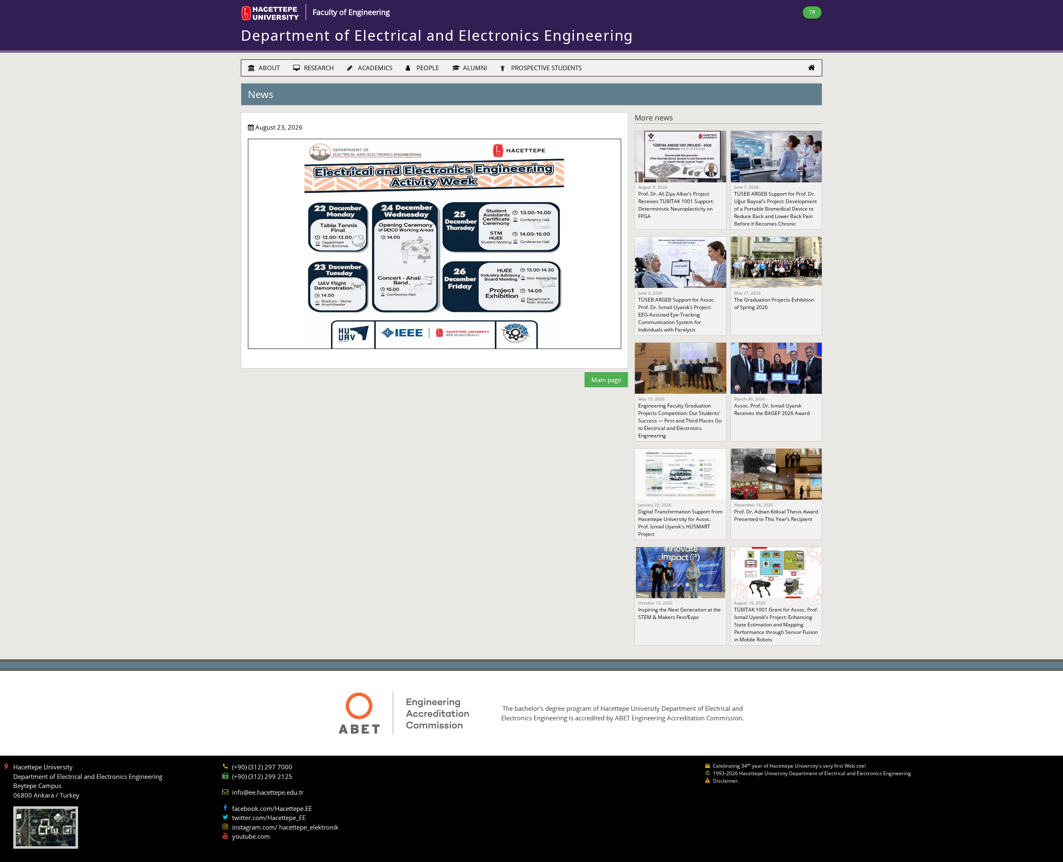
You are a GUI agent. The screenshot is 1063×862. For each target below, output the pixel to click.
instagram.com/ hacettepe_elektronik (285, 827)
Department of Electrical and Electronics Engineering (437, 35)
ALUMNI (474, 68)
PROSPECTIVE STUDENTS (545, 68)
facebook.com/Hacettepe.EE (272, 808)
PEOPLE (427, 68)
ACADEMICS (374, 68)
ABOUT (268, 68)
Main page (606, 380)
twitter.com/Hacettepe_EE (269, 817)
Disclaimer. (726, 780)
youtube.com (251, 836)
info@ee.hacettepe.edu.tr (268, 792)
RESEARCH (318, 68)
